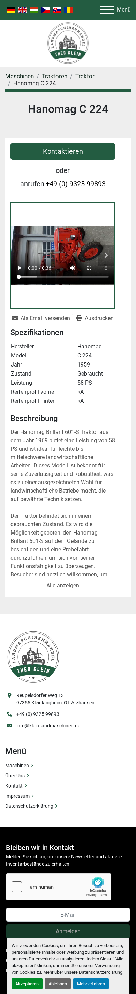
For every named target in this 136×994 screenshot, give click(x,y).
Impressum (17, 796)
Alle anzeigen (62, 585)
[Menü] (107, 10)
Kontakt (14, 786)
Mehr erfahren (91, 983)
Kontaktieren (63, 151)
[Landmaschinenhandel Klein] (33, 657)
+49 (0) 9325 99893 (76, 184)
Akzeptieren (27, 983)
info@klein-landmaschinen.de (48, 725)
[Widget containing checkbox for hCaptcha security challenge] (58, 886)
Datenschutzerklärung (100, 972)
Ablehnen (57, 983)
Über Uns (15, 775)
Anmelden (68, 931)
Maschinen (17, 765)
